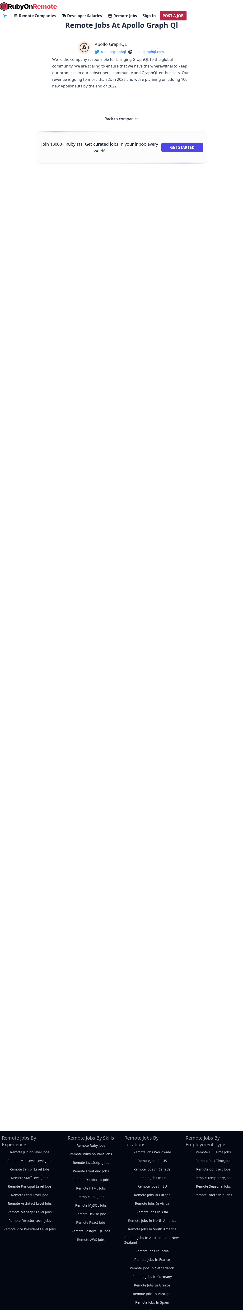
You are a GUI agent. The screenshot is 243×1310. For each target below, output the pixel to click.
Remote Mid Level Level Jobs (29, 1160)
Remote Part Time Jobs (213, 1160)
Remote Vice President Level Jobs (30, 1229)
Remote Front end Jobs (91, 1171)
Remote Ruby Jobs (91, 1145)
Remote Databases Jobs (91, 1179)
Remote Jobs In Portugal (152, 1293)
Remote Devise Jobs (91, 1214)
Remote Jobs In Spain (152, 1302)
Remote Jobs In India (152, 1251)
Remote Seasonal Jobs (213, 1186)
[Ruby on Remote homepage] (28, 6)
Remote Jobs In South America (152, 1229)
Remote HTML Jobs (91, 1188)
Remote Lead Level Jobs (29, 1195)
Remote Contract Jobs (213, 1169)
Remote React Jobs (91, 1222)
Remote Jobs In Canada (152, 1169)
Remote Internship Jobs (213, 1195)
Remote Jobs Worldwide (152, 1152)
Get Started (182, 147)
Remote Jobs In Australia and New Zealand (151, 1240)
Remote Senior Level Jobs (30, 1169)
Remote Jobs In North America (152, 1220)
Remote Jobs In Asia (152, 1212)
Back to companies (122, 118)
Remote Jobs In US (152, 1160)
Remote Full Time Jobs (213, 1152)
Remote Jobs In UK (152, 1177)
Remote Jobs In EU (152, 1186)
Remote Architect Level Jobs (30, 1203)
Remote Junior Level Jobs (29, 1152)
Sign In (149, 15)
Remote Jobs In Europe (152, 1195)
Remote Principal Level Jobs (29, 1186)
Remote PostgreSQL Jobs (90, 1231)
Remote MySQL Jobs (91, 1205)
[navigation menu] (5, 16)
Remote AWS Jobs (91, 1239)
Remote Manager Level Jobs (30, 1212)
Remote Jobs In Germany (152, 1276)
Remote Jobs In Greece (152, 1285)
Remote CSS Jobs (91, 1196)
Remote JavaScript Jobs (91, 1162)
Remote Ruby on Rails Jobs (91, 1154)
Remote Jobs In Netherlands (152, 1268)
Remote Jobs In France (152, 1259)
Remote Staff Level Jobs (29, 1177)
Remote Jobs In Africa (152, 1203)
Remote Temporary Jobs (213, 1177)
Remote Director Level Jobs (30, 1220)
